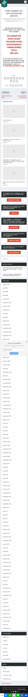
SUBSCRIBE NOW (14, 353)
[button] (14, 343)
